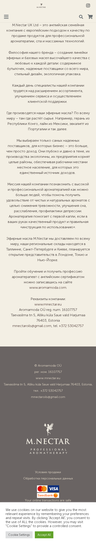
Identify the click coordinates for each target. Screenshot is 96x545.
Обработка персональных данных (48, 478)
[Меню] (6, 16)
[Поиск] (81, 16)
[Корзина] (90, 16)
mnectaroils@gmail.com (32, 326)
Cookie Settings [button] (19, 534)
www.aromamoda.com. (48, 287)
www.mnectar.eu (48, 304)
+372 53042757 (71, 326)
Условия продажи (48, 472)
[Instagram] (88, 6)
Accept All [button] (44, 534)
